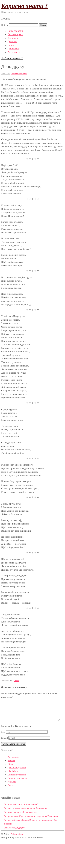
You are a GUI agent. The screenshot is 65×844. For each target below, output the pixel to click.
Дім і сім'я (13, 770)
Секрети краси (15, 34)
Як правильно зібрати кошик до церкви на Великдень (31, 816)
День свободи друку (14, 827)
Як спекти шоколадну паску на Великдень (25, 808)
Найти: (4, 24)
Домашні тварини (17, 774)
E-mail (4, 737)
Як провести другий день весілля (21, 811)
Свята (11, 45)
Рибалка (12, 781)
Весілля (11, 760)
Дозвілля (12, 41)
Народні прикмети (17, 778)
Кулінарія (13, 37)
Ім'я (3, 731)
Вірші (11, 763)
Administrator (17, 833)
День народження (17, 767)
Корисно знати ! (24, 5)
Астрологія (14, 52)
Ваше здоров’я (15, 30)
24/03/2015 (5, 73)
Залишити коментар (19, 73)
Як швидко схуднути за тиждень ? (21, 803)
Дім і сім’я (13, 48)
